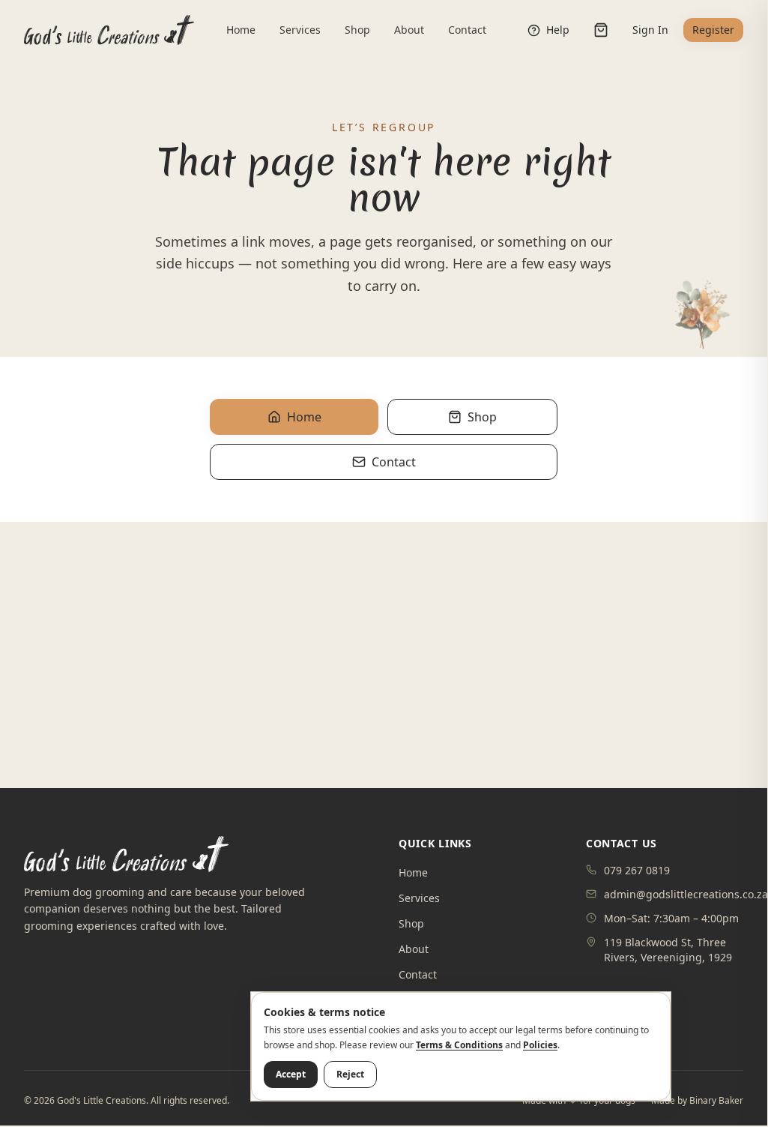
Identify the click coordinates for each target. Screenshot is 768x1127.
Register (713, 29)
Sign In (650, 29)
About (409, 29)
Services (300, 29)
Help (557, 29)
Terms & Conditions (459, 1045)
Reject (350, 1074)
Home (241, 29)
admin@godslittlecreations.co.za (686, 894)
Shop (357, 29)
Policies (540, 1045)
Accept (291, 1074)
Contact (467, 29)
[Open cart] (600, 29)
